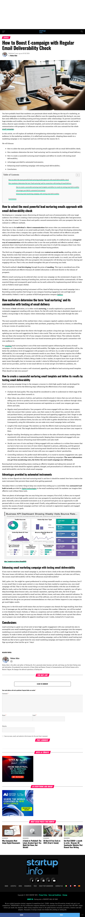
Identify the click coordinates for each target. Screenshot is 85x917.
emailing (8, 345)
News (20, 886)
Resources (27, 886)
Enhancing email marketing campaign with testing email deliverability (37, 194)
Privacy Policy (43, 895)
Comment (5, 693)
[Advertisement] (42, 14)
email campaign (8, 129)
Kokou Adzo (13, 55)
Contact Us (59, 886)
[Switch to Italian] (66, 886)
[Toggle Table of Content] (76, 175)
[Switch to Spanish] (79, 886)
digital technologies (29, 488)
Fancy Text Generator (46, 886)
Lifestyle (13, 886)
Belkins (60, 294)
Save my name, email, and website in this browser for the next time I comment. (26, 736)
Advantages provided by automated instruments (30, 190)
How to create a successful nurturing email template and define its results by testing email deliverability (47, 187)
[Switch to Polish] (75, 886)
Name (4, 715)
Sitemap (65, 895)
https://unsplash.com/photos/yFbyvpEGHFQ (15, 561)
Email (34, 715)
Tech (35, 886)
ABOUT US (30, 899)
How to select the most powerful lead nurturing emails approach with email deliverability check (38, 180)
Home (6, 886)
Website (4, 726)
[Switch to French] (70, 886)
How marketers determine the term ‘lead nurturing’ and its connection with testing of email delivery (39, 183)
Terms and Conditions (55, 895)
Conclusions (12, 199)
